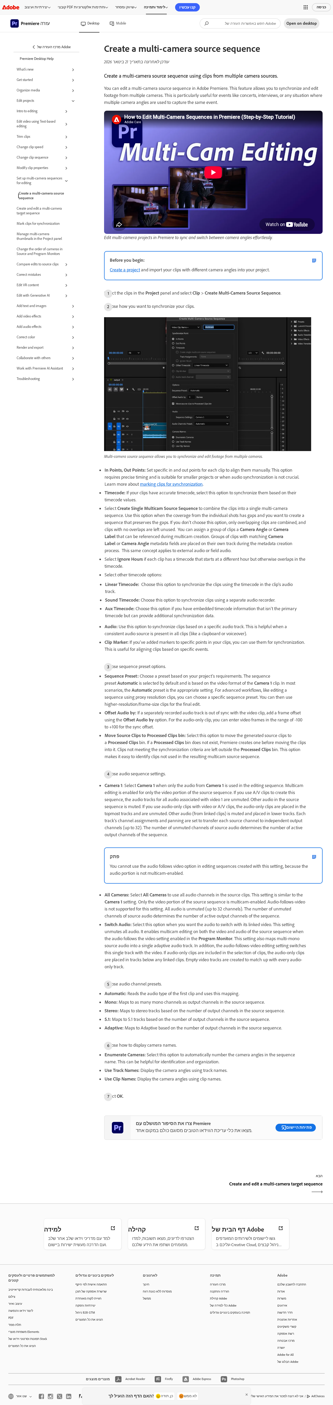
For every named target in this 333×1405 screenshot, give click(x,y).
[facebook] (41, 1396)
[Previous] (158, 1188)
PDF (11, 1318)
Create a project (125, 270)
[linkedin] (68, 1396)
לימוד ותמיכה (154, 7)
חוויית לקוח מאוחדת (88, 1298)
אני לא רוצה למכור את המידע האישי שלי (277, 1396)
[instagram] (50, 1396)
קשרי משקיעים (286, 1326)
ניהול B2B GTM (85, 1312)
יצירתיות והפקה (85, 1305)
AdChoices (318, 1396)
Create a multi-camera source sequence (41, 195)
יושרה (281, 1348)
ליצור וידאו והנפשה (20, 1311)
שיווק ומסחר (124, 7)
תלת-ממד (14, 1325)
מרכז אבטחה (285, 1340)
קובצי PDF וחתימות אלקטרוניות (81, 7)
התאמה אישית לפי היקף (91, 1284)
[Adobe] (10, 7)
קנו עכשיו (187, 7)
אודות (281, 1291)
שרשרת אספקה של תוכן (91, 1291)
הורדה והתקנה (219, 1291)
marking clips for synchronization (171, 484)
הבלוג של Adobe (287, 1362)
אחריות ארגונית (287, 1319)
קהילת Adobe (218, 1298)
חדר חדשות (285, 1312)
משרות (281, 1298)
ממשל (147, 1298)
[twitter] (59, 1396)
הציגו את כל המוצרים (22, 1346)
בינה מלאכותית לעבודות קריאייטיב (30, 1289)
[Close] (246, 1394)
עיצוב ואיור (15, 1304)
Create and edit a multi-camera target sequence (39, 210)
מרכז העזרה (218, 1284)
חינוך (146, 1284)
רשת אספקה (285, 1333)
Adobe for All (285, 1355)
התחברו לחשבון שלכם (291, 1284)
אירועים (282, 1305)
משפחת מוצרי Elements (23, 1332)
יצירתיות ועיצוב (36, 7)
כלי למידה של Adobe (223, 1305)
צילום (11, 1296)
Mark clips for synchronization (38, 223)
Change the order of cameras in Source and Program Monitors (39, 251)
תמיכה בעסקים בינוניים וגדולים (230, 1312)
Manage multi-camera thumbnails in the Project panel (39, 236)
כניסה (321, 7)
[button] (306, 7)
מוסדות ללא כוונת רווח (157, 1291)
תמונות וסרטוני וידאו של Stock (27, 1339)
